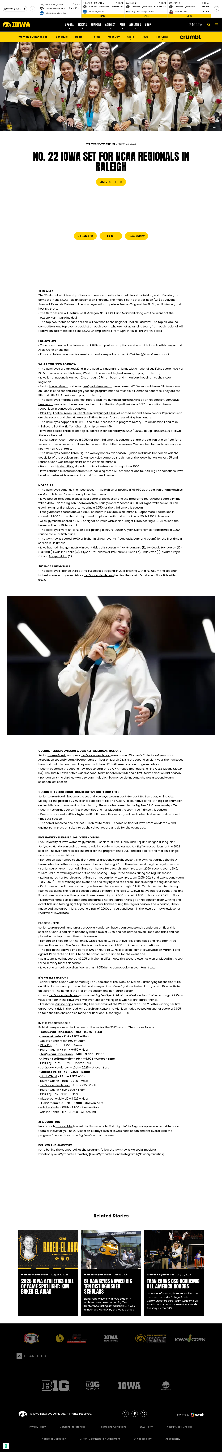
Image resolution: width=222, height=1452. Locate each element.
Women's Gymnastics (100, 143)
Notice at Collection (54, 1439)
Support (96, 25)
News (145, 37)
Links (102, 15)
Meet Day (114, 37)
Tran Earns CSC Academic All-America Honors (173, 1283)
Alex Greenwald (130, 548)
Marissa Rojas (93, 458)
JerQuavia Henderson (97, 386)
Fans (122, 25)
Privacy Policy (37, 1427)
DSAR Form (146, 1427)
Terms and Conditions (112, 1427)
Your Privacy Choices (180, 1427)
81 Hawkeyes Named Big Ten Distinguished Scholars (108, 1286)
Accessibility (172, 1439)
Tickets (82, 25)
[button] (216, 8)
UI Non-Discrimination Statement (100, 1439)
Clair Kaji (46, 413)
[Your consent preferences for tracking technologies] (6, 1446)
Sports (69, 25)
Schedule (62, 37)
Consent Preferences (73, 1427)
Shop (148, 25)
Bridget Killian (107, 413)
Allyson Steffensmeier (139, 530)
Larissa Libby (65, 466)
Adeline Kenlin (62, 413)
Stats (130, 37)
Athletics (135, 25)
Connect (110, 25)
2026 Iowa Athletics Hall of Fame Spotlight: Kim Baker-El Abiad (47, 1286)
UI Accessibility (143, 1439)
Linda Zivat (149, 552)
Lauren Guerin (58, 386)
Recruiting (162, 37)
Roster (79, 37)
